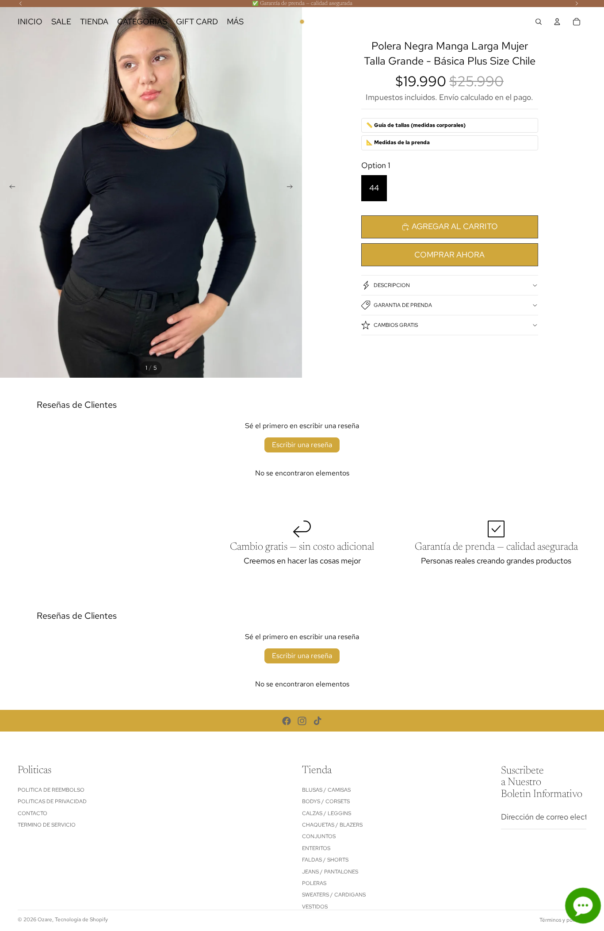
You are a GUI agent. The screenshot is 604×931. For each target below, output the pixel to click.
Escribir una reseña (302, 444)
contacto (32, 812)
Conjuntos (319, 836)
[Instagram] (302, 721)
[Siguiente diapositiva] (292, 189)
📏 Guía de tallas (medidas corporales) (416, 125)
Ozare (45, 919)
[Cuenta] (557, 21)
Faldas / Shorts (325, 859)
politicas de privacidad (52, 801)
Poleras (314, 883)
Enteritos (316, 848)
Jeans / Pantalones (330, 871)
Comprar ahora (449, 254)
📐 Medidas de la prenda (398, 142)
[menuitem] (235, 21)
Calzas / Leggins (326, 812)
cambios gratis (396, 325)
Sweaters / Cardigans (334, 894)
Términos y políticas (562, 919)
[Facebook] (286, 721)
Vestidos (315, 906)
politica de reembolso (51, 789)
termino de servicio (47, 824)
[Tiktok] (317, 721)
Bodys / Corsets (326, 801)
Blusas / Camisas (326, 789)
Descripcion (392, 285)
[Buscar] (538, 21)
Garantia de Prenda (403, 305)
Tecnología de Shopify (81, 919)
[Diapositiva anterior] (9, 189)
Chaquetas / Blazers (332, 824)
